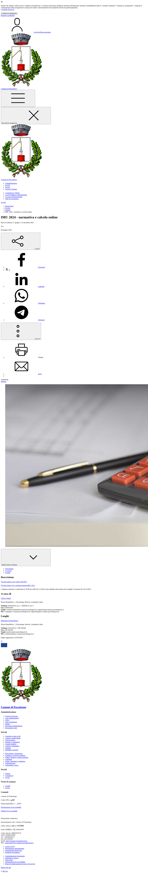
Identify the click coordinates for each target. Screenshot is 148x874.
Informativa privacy (12, 858)
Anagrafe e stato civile (12, 736)
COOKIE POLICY (7, 10)
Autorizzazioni (10, 763)
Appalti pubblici (10, 744)
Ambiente (8, 759)
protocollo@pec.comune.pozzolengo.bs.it (19, 843)
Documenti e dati (11, 728)
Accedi (3, 202)
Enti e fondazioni (11, 722)
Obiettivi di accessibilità (9, 811)
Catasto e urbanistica (12, 746)
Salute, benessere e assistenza (15, 761)
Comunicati (9, 776)
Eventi (7, 788)
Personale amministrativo (13, 726)
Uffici (7, 720)
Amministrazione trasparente (15, 856)
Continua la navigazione (9, 13)
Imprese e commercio (12, 742)
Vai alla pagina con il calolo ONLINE (14, 582)
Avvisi (7, 778)
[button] (11, 183)
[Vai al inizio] (2, 641)
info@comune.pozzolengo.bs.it (16, 841)
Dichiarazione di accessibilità (11, 807)
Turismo (8, 748)
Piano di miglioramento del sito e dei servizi (20, 864)
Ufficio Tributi (6, 598)
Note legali (9, 860)
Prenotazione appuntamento (14, 848)
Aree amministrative (12, 718)
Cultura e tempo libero (12, 738)
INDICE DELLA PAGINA (9, 565)
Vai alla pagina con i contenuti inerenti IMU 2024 (18, 585)
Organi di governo (11, 716)
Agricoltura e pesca (11, 765)
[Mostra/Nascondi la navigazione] (18, 98)
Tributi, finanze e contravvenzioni (16, 757)
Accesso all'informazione (13, 197)
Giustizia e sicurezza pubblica (15, 755)
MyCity (5, 871)
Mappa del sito (6, 867)
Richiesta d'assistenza (12, 852)
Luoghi (7, 786)
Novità (7, 208)
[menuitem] (25, 267)
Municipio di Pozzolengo (9, 621)
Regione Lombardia (8, 15)
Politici (7, 724)
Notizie (7, 210)
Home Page (9, 206)
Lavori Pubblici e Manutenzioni (16, 195)
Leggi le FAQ (10, 846)
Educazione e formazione (14, 753)
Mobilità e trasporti (11, 750)
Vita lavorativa (10, 740)
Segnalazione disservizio (13, 850)
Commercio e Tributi (12, 193)
